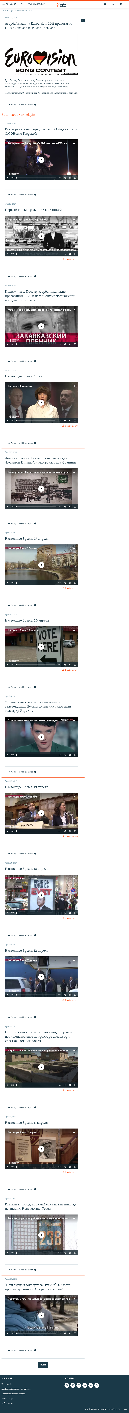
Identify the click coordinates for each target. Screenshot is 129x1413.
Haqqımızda (7, 1384)
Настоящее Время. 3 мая (20, 386)
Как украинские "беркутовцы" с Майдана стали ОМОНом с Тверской (43, 143)
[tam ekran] (75, 177)
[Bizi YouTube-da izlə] (105, 4)
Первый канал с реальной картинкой (26, 219)
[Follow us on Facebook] (66, 1385)
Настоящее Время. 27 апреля (22, 548)
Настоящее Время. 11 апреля (22, 1132)
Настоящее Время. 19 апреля (22, 797)
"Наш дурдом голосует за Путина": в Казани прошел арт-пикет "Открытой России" (49, 1299)
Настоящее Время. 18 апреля (22, 878)
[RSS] (90, 1385)
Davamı (43, 1365)
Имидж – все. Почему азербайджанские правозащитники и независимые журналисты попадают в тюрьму (63, 310)
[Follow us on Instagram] (72, 1385)
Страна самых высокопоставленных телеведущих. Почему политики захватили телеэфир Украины (59, 720)
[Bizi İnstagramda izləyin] (113, 4)
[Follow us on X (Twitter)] (78, 1385)
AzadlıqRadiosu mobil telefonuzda (16, 1389)
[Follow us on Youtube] (84, 1385)
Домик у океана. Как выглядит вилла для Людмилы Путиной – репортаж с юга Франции (53, 472)
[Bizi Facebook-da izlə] (121, 4)
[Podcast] (96, 1385)
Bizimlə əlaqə (7, 1399)
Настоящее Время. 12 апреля (22, 960)
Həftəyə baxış (7, 1403)
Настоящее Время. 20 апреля (22, 630)
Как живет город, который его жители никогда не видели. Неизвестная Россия (49, 1218)
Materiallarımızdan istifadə (13, 1394)
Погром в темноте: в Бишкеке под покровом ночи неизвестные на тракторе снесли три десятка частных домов (65, 1050)
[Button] (12, 104)
